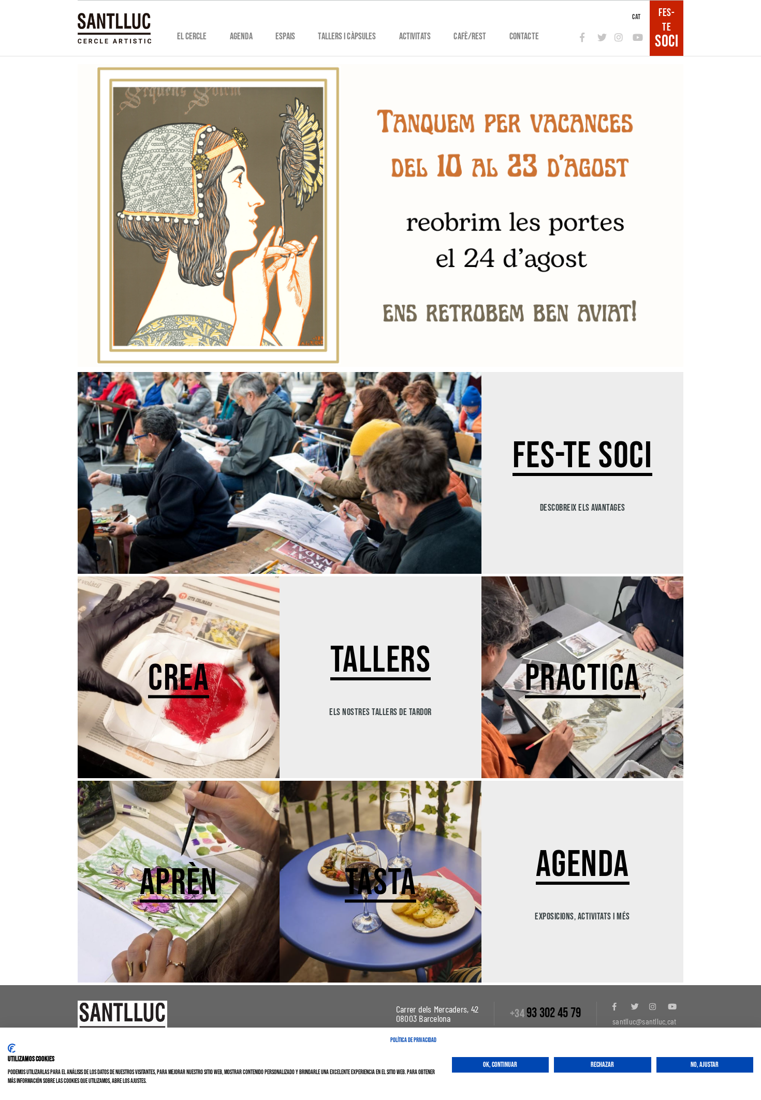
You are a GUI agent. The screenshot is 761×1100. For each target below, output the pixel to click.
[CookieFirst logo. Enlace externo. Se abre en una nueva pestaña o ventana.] (12, 1048)
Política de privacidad (413, 1040)
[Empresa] (114, 28)
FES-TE (666, 28)
